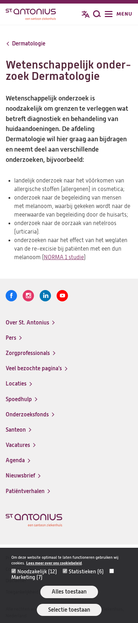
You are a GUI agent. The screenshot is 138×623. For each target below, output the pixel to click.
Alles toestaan (69, 591)
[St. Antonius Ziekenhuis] (31, 15)
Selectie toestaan (69, 609)
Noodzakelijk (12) (37, 571)
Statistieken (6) (86, 571)
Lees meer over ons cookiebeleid (54, 563)
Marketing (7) (26, 577)
